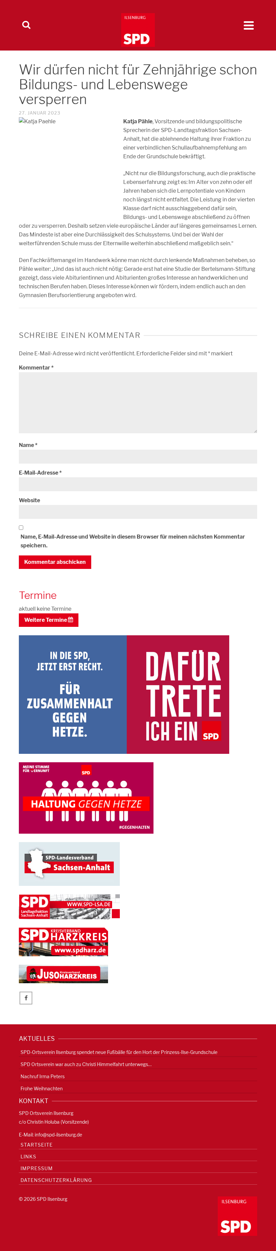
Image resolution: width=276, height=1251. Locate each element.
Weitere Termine (46, 620)
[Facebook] (26, 998)
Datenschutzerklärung (56, 1180)
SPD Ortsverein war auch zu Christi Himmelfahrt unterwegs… (86, 1064)
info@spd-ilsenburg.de (58, 1134)
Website (29, 500)
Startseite (37, 1145)
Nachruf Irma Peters (43, 1076)
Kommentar (36, 367)
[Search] (26, 25)
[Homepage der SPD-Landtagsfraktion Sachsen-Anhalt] (69, 906)
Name (28, 445)
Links (28, 1156)
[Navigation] (248, 25)
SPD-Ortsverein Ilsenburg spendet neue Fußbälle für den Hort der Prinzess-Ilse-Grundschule (119, 1052)
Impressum (37, 1168)
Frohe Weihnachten (42, 1088)
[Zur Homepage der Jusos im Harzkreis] (63, 973)
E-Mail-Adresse (40, 473)
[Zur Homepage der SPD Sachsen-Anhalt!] (69, 863)
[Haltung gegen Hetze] (86, 797)
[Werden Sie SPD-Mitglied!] (124, 694)
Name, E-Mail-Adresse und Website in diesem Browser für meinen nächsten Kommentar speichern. (133, 541)
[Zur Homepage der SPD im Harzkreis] (63, 941)
